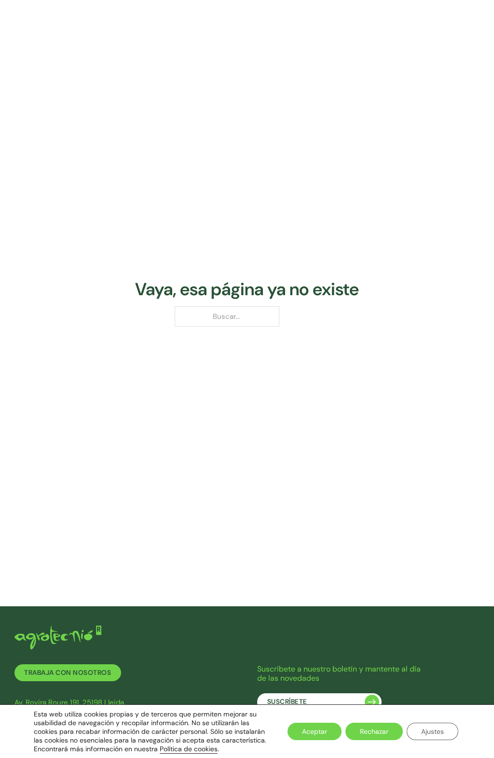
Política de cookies (189, 748)
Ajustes (432, 731)
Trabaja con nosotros (67, 673)
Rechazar (374, 731)
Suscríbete (287, 702)
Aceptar (314, 731)
